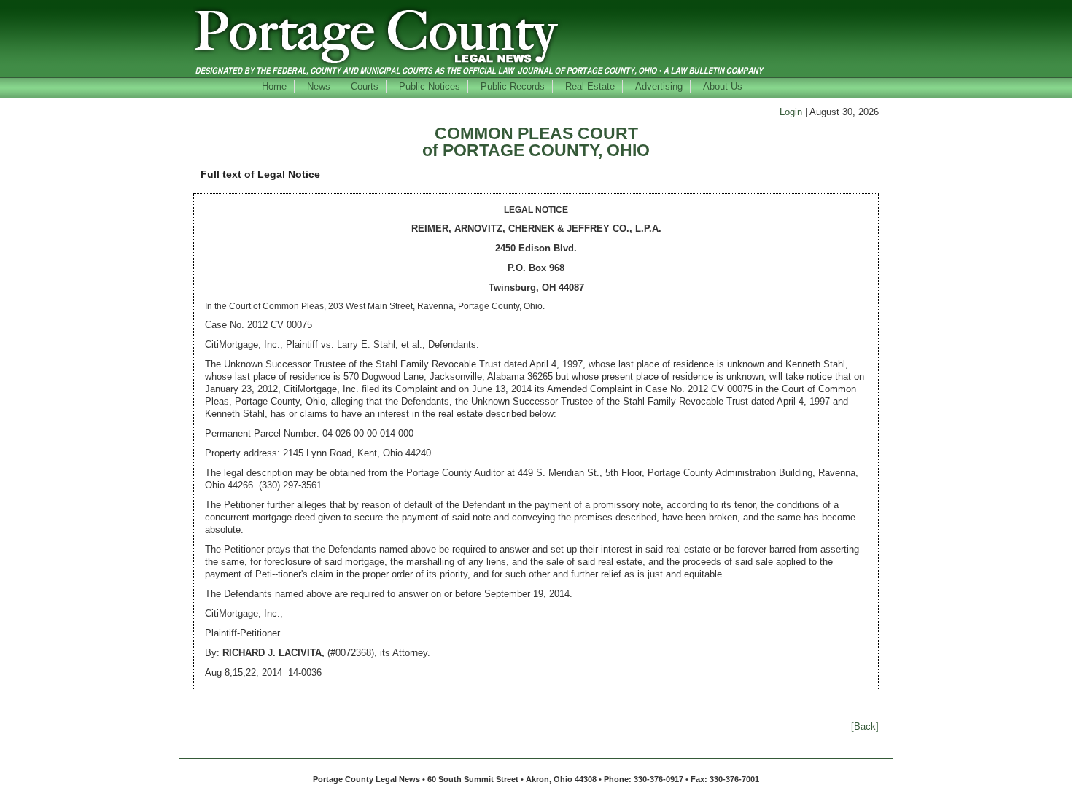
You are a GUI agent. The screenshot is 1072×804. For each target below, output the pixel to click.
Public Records (513, 86)
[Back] (865, 726)
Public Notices (429, 86)
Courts (364, 86)
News (318, 86)
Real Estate (590, 86)
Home (274, 86)
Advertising (659, 86)
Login (791, 111)
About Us (722, 86)
